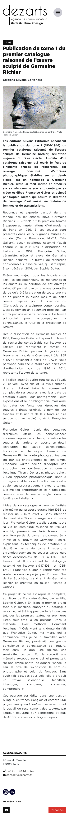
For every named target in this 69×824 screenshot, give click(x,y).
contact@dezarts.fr (19, 774)
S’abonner (57, 810)
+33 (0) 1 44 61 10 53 (20, 770)
